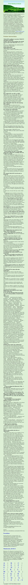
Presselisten (6, 533)
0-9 (21, 580)
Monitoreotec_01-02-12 (9, 548)
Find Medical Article (14, 4)
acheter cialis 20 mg (20, 31)
